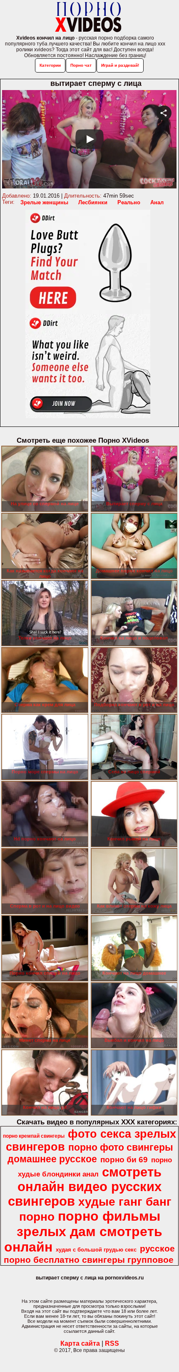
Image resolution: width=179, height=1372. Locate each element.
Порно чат (81, 65)
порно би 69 (124, 1159)
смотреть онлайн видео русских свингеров (85, 1186)
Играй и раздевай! (120, 65)
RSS (112, 1343)
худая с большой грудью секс (96, 1250)
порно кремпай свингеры (34, 1136)
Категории (50, 65)
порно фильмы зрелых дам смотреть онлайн (83, 1231)
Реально (128, 202)
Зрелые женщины (44, 202)
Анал (157, 202)
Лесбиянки (92, 202)
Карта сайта (80, 1343)
